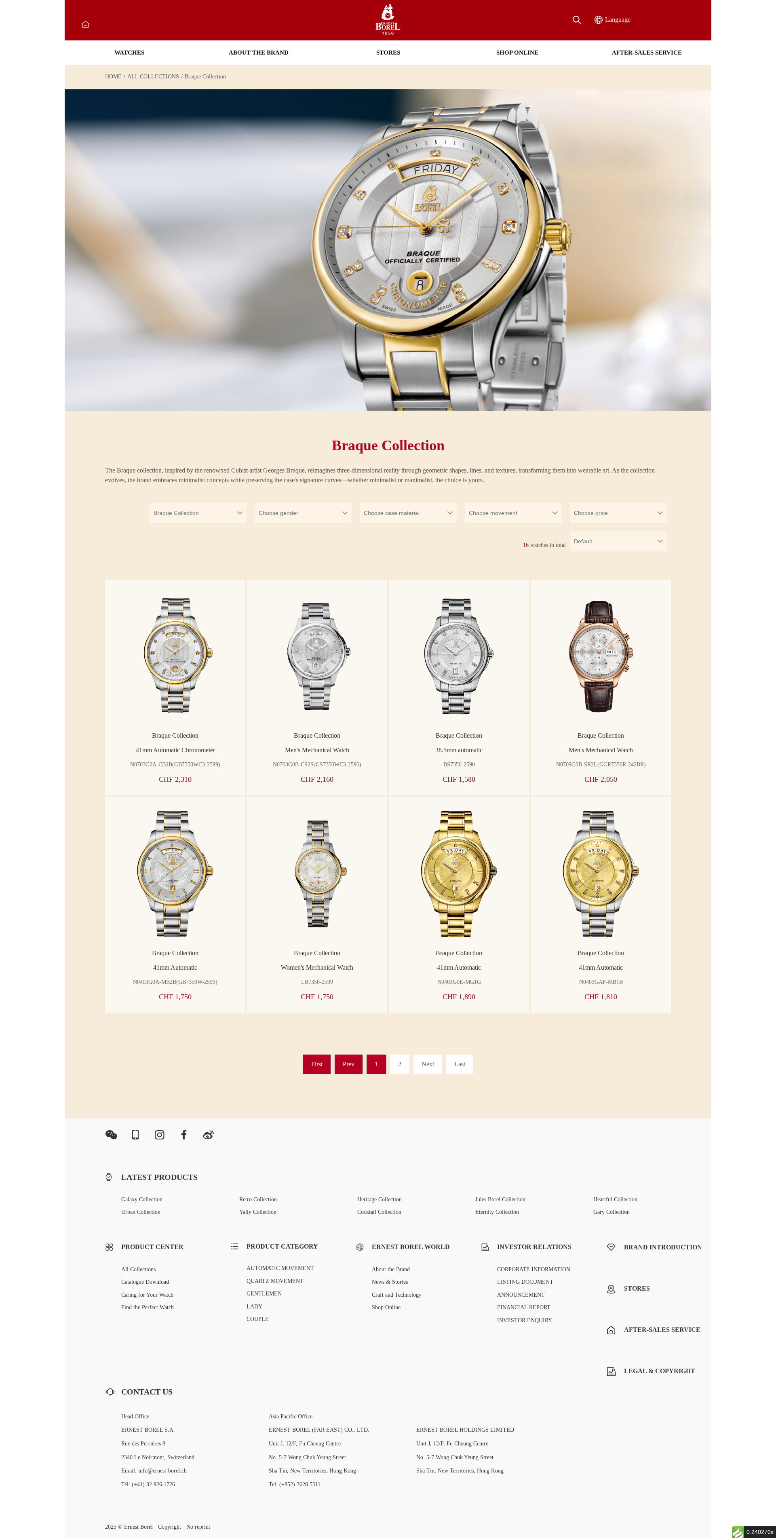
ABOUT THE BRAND (259, 52)
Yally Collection (257, 1212)
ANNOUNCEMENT (521, 1295)
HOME (113, 77)
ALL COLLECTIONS (153, 77)
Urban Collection (140, 1212)
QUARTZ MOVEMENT (275, 1281)
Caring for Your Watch (147, 1295)
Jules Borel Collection (500, 1199)
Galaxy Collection (141, 1199)
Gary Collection (611, 1212)
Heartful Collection (615, 1199)
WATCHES (129, 52)
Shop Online (386, 1307)
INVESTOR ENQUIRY (524, 1320)
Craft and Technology (397, 1295)
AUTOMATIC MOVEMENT (280, 1268)
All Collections (138, 1269)
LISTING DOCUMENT (525, 1282)
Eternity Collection (497, 1212)
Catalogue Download (145, 1282)
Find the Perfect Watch (147, 1307)
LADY (254, 1307)
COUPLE (258, 1319)
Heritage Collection (379, 1199)
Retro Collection (258, 1199)
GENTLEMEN (264, 1294)
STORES (388, 52)
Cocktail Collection (379, 1212)
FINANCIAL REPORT (523, 1307)
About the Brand (391, 1269)
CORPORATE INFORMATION (533, 1269)
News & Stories (390, 1282)
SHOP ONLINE (517, 52)
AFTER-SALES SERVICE (647, 52)
